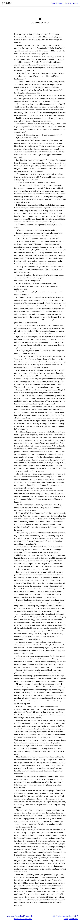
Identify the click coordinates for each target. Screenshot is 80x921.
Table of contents (71, 3)
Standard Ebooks (6, 3)
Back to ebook (56, 3)
